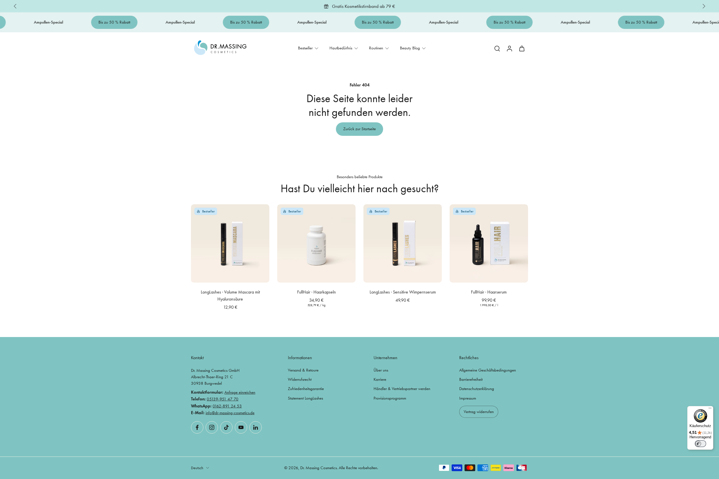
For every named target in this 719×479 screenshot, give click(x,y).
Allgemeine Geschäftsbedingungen (487, 370)
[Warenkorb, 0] (522, 48)
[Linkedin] (255, 427)
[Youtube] (241, 427)
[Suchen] (497, 48)
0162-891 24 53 (227, 406)
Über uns (381, 370)
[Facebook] (197, 427)
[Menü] (710, 409)
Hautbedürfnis (340, 48)
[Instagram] (212, 427)
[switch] (700, 443)
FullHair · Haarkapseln (316, 292)
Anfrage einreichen (239, 392)
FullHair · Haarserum (489, 292)
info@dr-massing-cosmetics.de (230, 412)
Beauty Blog (410, 48)
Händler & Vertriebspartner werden (402, 388)
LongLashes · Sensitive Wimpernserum (403, 292)
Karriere (380, 379)
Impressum (467, 398)
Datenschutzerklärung (476, 388)
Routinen (376, 48)
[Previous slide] (15, 6)
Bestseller (305, 48)
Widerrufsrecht (299, 379)
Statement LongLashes (305, 398)
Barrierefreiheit (471, 379)
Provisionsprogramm (390, 398)
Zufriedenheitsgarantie (306, 388)
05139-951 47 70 (222, 399)
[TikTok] (226, 427)
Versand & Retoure (303, 370)
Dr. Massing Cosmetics (318, 467)
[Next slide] (704, 6)
